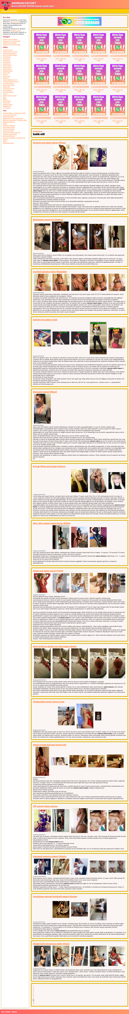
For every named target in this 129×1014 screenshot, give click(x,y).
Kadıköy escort (16, 30)
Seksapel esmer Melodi (45, 392)
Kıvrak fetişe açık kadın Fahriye (49, 466)
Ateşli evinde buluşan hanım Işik (49, 745)
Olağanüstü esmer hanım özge (48, 701)
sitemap (14, 1012)
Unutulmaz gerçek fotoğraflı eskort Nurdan (55, 896)
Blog (9, 11)
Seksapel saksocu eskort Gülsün (49, 856)
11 (33, 1004)
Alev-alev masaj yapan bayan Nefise (51, 523)
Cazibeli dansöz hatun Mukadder (50, 271)
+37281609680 (42, 55)
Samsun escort (14, 22)
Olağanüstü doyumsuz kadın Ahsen (51, 943)
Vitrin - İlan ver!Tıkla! (42, 59)
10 (33, 1002)
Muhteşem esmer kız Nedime (48, 219)
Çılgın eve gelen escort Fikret (48, 571)
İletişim (14, 11)
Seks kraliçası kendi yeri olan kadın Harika (54, 646)
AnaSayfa (4, 11)
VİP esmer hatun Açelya (45, 806)
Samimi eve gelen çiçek (45, 319)
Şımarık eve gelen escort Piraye (49, 142)
